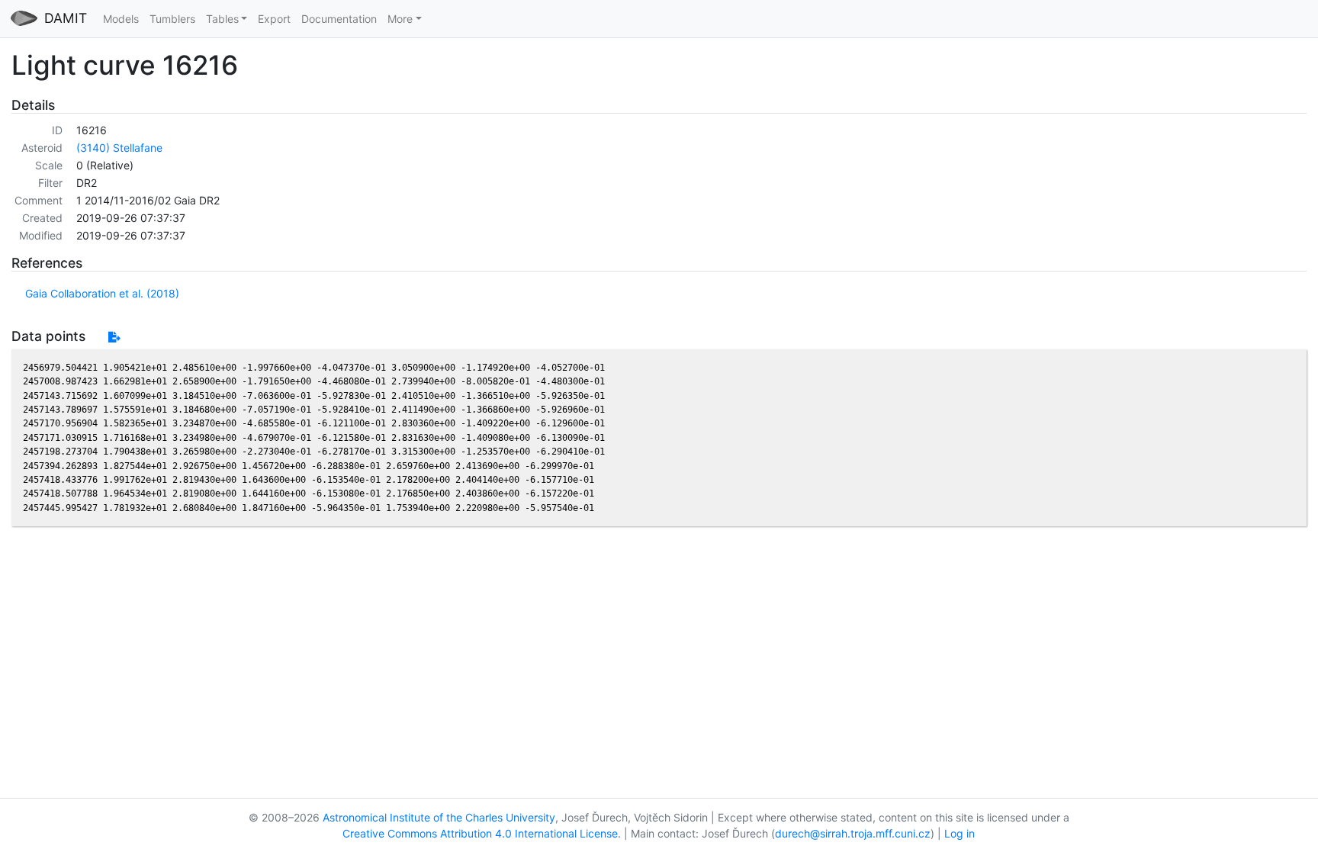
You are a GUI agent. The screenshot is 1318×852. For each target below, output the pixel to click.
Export (274, 18)
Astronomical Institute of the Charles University (439, 817)
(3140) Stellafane (119, 147)
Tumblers (172, 18)
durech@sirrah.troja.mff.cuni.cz (853, 833)
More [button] (400, 18)
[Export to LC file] (114, 336)
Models (121, 18)
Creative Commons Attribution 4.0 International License (480, 833)
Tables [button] (222, 18)
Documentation (339, 18)
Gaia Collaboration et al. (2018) (102, 293)
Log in (959, 833)
